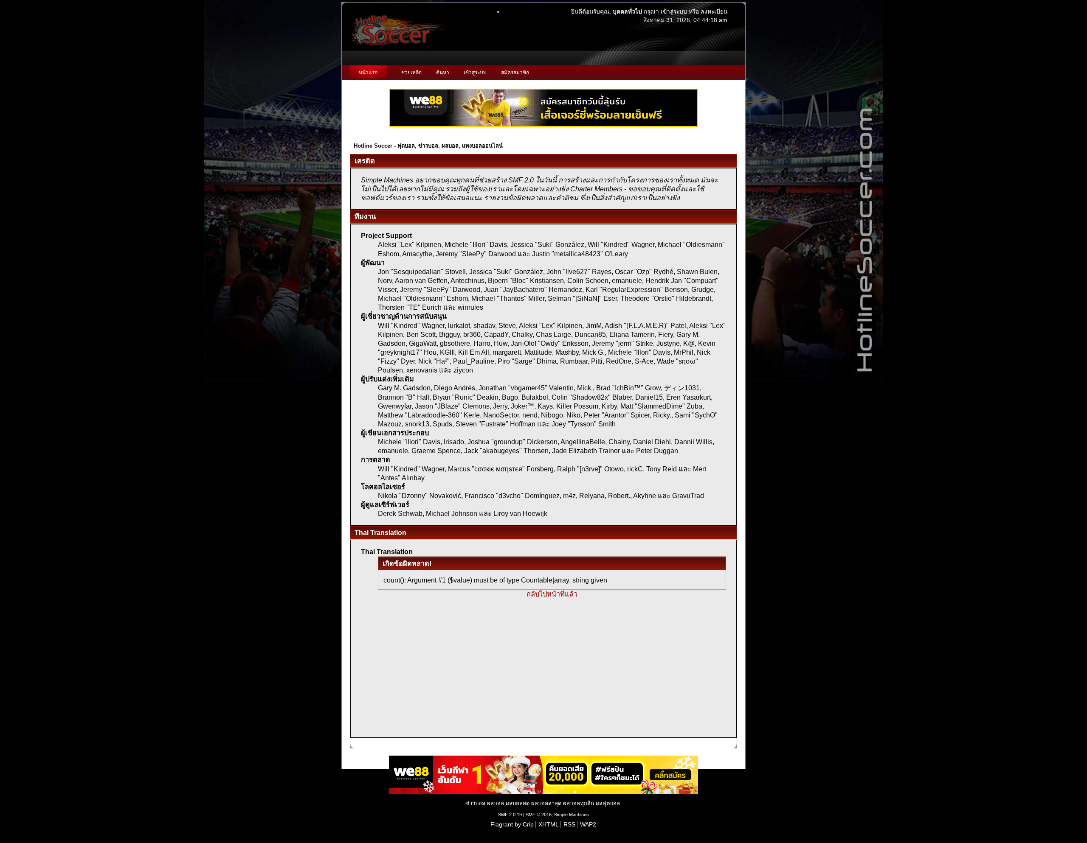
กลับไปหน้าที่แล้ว (552, 594)
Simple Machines (571, 814)
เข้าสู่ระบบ (674, 11)
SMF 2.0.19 (510, 814)
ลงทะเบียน (714, 11)
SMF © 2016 (539, 814)
